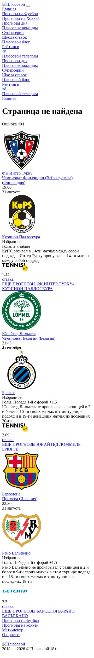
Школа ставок (14, 37)
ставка (8, 279)
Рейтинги (10, 46)
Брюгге (8, 392)
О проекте (11, 634)
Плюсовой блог (16, 42)
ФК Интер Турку (17, 173)
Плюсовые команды (20, 28)
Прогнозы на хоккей (20, 625)
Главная (9, 9)
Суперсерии (13, 32)
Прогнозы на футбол (20, 620)
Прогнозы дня (14, 23)
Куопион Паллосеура (21, 237)
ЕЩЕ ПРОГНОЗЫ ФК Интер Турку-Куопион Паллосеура (38, 286)
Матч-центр (12, 630)
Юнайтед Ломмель (19, 333)
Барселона (11, 494)
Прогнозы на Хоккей (21, 18)
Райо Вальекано (16, 553)
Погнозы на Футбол (20, 13)
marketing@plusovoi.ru (21, 639)
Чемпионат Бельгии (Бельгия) (28, 338)
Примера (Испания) (19, 499)
